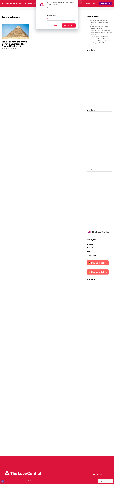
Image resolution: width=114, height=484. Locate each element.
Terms (89, 251)
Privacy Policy (91, 255)
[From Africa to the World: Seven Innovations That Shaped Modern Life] (15, 31)
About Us (90, 244)
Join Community (69, 25)
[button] (3, 3)
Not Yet (54, 25)
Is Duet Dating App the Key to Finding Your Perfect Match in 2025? (99, 22)
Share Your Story (105, 3)
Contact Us (90, 248)
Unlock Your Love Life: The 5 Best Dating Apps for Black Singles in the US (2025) (101, 33)
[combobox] (50, 18)
